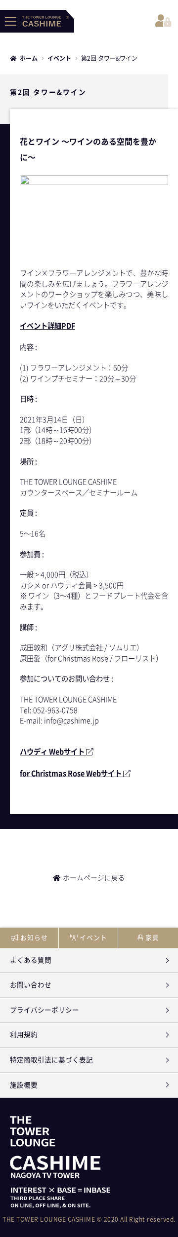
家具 (152, 938)
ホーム (29, 58)
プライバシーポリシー (44, 1010)
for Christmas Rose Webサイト (71, 773)
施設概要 (24, 1085)
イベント (59, 58)
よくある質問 (30, 960)
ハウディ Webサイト (53, 751)
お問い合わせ (30, 984)
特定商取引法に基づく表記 (51, 1059)
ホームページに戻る (94, 877)
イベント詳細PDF (47, 326)
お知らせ (34, 938)
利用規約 (24, 1034)
